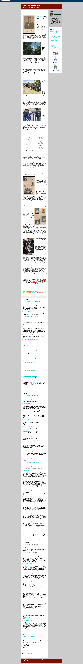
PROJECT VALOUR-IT (54, 37)
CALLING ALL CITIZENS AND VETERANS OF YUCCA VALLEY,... (55, 43)
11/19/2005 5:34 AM (27, 552)
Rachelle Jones (34, 426)
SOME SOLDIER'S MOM (31, 6)
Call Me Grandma (35, 301)
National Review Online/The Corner (30, 291)
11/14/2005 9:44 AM (27, 316)
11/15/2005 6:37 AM (27, 426)
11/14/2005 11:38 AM (27, 326)
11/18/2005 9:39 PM (27, 544)
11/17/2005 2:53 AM (27, 470)
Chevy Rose (34, 316)
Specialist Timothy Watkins (54, 40)
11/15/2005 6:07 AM (27, 419)
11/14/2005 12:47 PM (27, 352)
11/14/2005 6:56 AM (27, 311)
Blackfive (33, 292)
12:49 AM (36, 296)
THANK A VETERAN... (54, 32)
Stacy (33, 311)
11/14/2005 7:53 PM (27, 403)
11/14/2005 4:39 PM (27, 380)
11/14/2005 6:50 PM (27, 400)
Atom (33, 653)
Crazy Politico (34, 376)
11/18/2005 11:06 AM (27, 533)
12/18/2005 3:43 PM (27, 563)
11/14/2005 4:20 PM (27, 376)
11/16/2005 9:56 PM (27, 458)
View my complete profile (55, 25)
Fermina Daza (35, 352)
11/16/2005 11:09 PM (27, 462)
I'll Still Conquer (53, 45)
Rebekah (34, 533)
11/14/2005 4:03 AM (27, 301)
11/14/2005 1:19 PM (27, 362)
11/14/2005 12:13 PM (27, 334)
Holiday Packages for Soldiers (55, 36)
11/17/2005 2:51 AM (27, 467)
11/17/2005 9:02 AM (27, 479)
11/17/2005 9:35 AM (27, 496)
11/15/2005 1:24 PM (27, 437)
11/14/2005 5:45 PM (27, 395)
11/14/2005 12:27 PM (27, 339)
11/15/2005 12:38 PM (27, 431)
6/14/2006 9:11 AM (27, 620)
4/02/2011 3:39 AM (27, 636)
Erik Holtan (34, 491)
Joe (32, 479)
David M (34, 344)
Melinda (33, 362)
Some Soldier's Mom (36, 462)
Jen (32, 467)
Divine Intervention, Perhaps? (55, 39)
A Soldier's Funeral (53, 31)
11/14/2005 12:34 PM (27, 344)
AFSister (34, 326)
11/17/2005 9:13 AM (27, 491)
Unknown (33, 370)
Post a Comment (26, 650)
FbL (33, 380)
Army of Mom (34, 403)
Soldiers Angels (34, 419)
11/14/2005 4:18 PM (27, 370)
